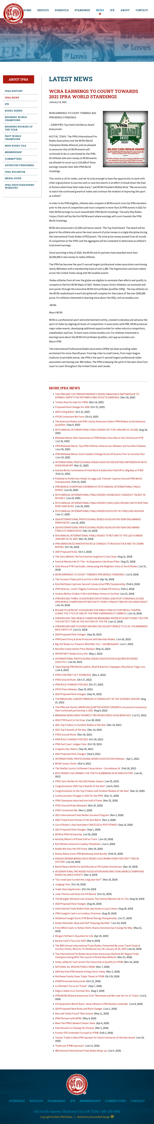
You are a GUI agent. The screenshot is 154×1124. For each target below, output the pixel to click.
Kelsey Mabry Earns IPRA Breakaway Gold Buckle (81, 853)
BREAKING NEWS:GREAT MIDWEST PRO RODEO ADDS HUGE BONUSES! (93, 715)
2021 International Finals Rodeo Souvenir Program (82, 815)
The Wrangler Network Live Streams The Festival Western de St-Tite (92, 898)
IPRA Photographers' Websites (20, 186)
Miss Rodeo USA (15, 145)
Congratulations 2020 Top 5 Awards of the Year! (80, 786)
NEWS (100, 10)
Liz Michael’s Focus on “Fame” (71, 986)
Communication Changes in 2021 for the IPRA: (79, 795)
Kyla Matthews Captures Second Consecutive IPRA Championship (90, 584)
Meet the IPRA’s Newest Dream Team (75, 1023)
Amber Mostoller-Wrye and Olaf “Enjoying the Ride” (83, 923)
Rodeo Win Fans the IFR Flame (71, 848)
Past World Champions (13, 138)
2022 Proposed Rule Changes (70, 754)
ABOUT (125, 10)
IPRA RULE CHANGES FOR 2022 (71, 739)
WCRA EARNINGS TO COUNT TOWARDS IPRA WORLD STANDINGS (90, 574)
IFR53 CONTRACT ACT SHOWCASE (73, 675)
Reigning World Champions (16, 119)
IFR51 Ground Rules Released (71, 805)
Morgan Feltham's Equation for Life (74, 936)
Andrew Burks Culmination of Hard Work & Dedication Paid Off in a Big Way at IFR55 (99, 470)
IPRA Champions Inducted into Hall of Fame (78, 800)
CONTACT (142, 10)
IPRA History (14, 90)
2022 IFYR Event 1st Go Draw (70, 720)
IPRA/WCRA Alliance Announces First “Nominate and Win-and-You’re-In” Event (97, 995)
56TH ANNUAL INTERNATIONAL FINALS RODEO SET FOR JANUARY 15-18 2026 (96, 429)
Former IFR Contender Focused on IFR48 (77, 1032)
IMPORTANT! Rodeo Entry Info (71, 653)
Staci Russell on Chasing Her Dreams (74, 1028)
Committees (13, 158)
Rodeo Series (13, 110)
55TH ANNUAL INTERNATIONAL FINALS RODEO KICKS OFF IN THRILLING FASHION (99, 511)
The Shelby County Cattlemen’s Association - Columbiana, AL (88, 768)
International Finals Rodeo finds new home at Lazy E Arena (86, 908)
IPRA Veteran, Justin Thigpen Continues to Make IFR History (87, 589)
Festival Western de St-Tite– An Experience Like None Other (87, 561)
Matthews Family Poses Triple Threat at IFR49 (79, 976)
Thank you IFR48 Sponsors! (69, 1045)
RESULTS (43, 10)
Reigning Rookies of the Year (19, 128)
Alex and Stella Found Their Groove (74, 1013)
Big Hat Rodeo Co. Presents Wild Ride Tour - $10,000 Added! (87, 644)
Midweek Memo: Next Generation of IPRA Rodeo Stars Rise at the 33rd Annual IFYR (99, 437)
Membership (13, 152)
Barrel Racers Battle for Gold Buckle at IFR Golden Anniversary (88, 866)
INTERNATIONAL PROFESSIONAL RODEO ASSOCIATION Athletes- (90, 758)
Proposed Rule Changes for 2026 (72, 407)
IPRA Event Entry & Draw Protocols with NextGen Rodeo (85, 639)
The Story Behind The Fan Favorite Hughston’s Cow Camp (86, 556)
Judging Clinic (62, 884)
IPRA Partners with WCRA (68, 1018)
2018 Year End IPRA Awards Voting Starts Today (80, 971)
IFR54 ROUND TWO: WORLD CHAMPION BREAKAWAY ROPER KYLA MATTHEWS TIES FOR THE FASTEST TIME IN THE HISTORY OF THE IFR (101, 620)
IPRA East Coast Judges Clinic (71, 744)
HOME (27, 10)
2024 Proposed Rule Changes (70, 634)
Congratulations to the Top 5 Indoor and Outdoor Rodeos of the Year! (92, 791)
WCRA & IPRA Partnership (68, 834)
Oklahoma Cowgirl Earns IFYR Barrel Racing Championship (86, 918)
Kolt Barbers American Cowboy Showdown (78, 844)
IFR (112, 10)
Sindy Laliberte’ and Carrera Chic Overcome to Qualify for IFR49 (89, 962)
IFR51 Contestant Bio (66, 810)
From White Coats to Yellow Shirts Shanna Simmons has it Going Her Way (93, 928)
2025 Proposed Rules (66, 551)
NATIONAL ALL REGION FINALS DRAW (75, 966)
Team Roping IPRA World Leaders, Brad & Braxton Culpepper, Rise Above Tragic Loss (100, 666)
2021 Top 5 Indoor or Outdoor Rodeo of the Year (80, 725)
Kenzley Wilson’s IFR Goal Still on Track (76, 839)
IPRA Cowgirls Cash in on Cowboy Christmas (78, 913)
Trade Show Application (68, 889)
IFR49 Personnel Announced (70, 981)
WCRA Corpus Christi (66, 763)
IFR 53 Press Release (66, 689)
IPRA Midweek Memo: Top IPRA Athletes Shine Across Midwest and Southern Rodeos (100, 446)
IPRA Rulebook (15, 171)
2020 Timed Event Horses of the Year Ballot (78, 820)
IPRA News (12, 97)
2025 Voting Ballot (64, 411)
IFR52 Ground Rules (65, 734)
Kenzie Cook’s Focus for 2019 (70, 940)
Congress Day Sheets (66, 749)
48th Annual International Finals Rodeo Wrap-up (81, 1050)
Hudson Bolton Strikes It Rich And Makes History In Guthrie (87, 593)
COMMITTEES (115, 1101)
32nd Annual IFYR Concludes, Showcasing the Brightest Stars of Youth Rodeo (96, 566)
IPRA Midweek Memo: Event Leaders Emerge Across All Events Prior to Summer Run (100, 454)
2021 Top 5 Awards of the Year (70, 729)
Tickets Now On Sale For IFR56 (71, 402)
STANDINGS (82, 10)
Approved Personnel (19, 165)
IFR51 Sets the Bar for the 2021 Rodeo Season (79, 781)
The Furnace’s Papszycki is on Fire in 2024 (77, 579)
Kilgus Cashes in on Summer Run (72, 990)
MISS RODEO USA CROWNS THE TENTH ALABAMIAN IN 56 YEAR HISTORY (94, 773)
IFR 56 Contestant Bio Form (69, 416)
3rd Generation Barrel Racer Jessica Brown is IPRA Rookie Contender (91, 1004)
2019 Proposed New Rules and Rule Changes (78, 1008)
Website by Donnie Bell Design (94, 1117)
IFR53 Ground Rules (65, 679)
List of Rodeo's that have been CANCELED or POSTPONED (86, 824)
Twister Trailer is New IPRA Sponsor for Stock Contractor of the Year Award (95, 1037)
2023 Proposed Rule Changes (70, 694)
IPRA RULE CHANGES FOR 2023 (71, 684)
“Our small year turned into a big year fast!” (78, 879)
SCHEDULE (62, 10)
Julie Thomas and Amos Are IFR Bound (75, 894)
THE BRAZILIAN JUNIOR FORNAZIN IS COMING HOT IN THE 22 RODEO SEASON (97, 699)
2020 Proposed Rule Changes (70, 903)
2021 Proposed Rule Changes (70, 829)
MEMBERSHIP (90, 1101)
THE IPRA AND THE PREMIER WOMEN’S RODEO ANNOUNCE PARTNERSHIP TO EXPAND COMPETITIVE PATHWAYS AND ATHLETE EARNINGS (97, 395)
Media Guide (13, 178)
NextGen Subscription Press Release (75, 649)
